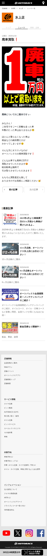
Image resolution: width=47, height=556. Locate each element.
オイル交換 (8, 420)
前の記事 (13, 189)
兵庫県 (13, 8)
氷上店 (21, 8)
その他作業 (8, 432)
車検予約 (7, 457)
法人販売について (10, 489)
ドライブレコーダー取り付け (14, 506)
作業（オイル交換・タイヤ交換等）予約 (18, 465)
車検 (5, 437)
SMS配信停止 (9, 510)
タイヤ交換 (8, 404)
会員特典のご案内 (10, 363)
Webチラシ (8, 367)
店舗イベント (9, 371)
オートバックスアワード (13, 502)
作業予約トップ (10, 461)
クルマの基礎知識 (10, 493)
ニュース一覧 (31, 8)
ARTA (6, 498)
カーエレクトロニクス (12, 428)
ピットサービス (10, 424)
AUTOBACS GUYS (11, 412)
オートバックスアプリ (12, 375)
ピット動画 (8, 408)
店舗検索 (4, 8)
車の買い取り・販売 (11, 416)
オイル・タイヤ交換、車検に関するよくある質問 (22, 469)
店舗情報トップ (10, 379)
